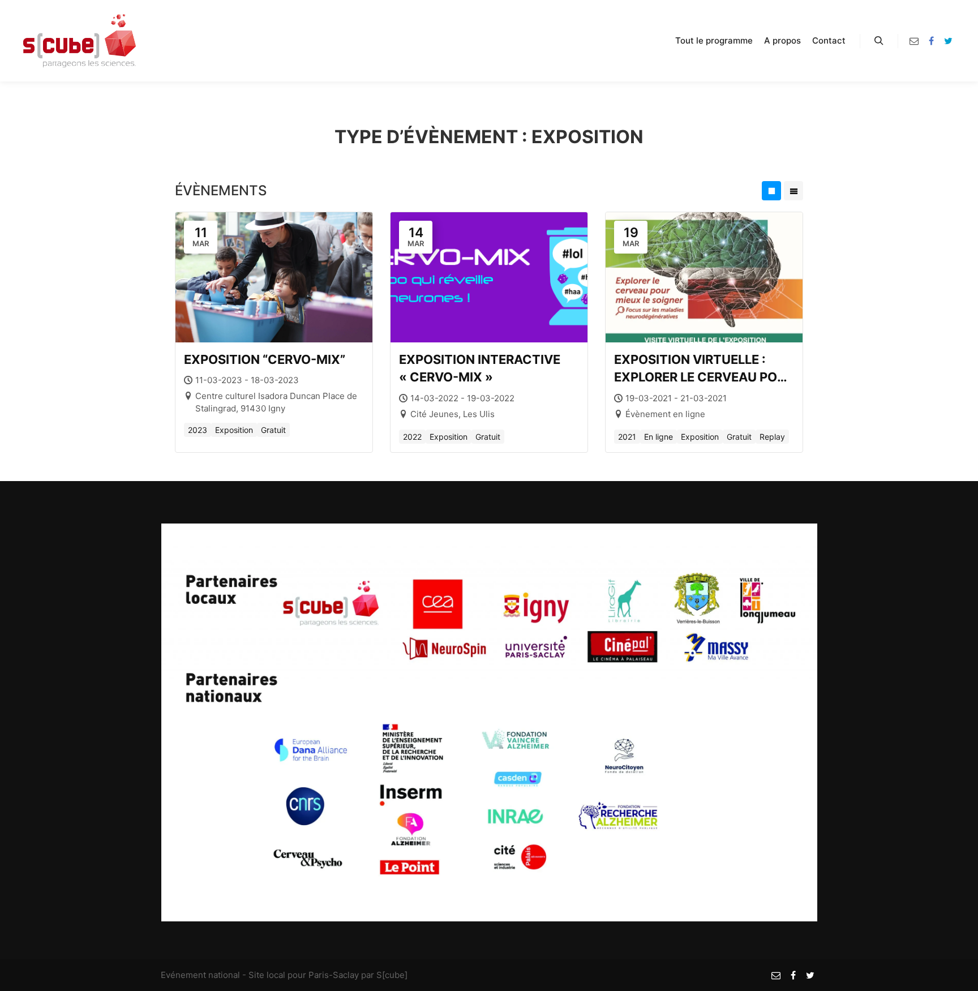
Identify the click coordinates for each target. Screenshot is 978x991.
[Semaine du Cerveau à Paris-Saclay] (79, 40)
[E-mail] (914, 40)
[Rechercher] (879, 40)
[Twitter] (948, 40)
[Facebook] (931, 40)
